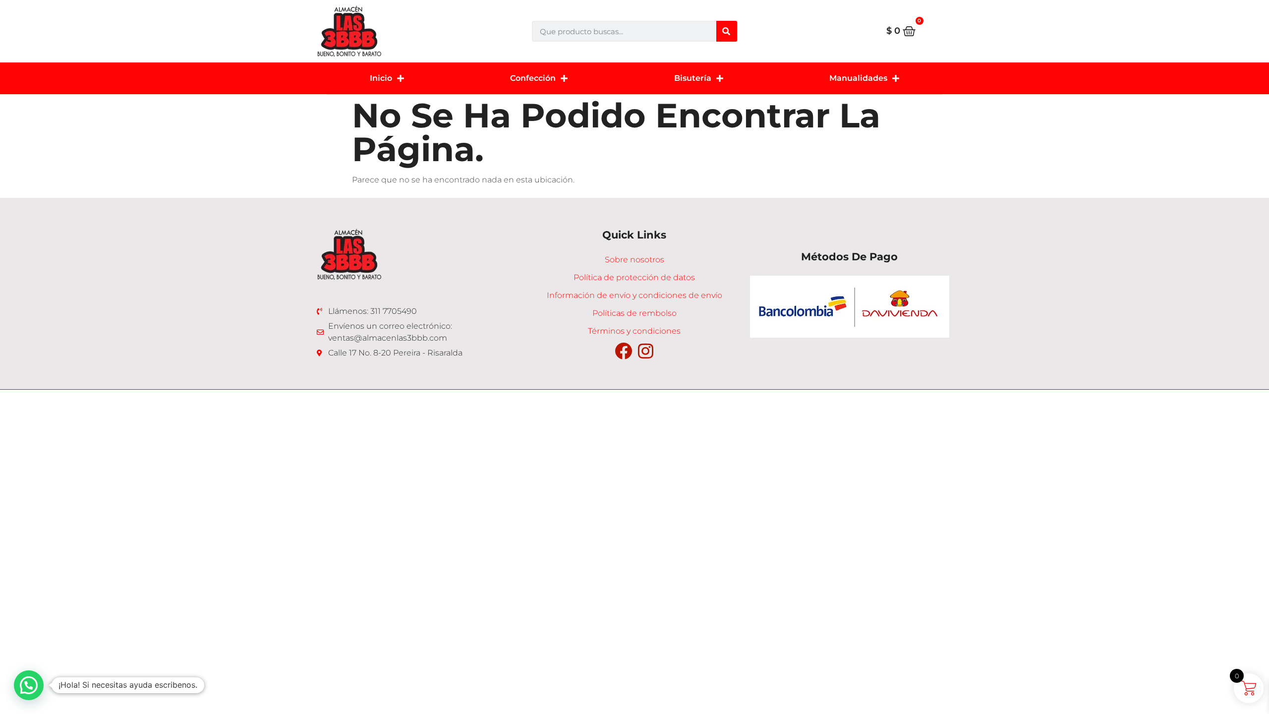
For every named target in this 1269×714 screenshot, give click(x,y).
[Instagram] (645, 350)
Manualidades (858, 78)
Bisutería (692, 78)
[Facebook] (623, 350)
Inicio (381, 78)
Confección (533, 78)
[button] (29, 685)
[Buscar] (726, 31)
